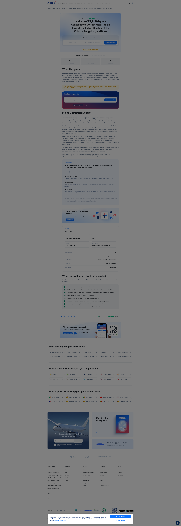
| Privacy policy (63, 520)
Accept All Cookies (120, 516)
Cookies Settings (121, 520)
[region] (90, 519)
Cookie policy (57, 520)
